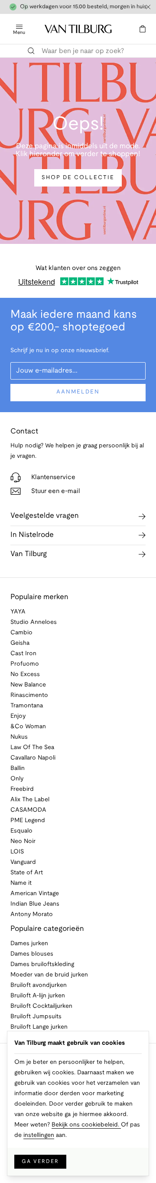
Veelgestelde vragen (44, 516)
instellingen (38, 1135)
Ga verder (40, 1161)
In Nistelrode (32, 535)
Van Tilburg (28, 554)
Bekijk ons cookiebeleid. (86, 1125)
